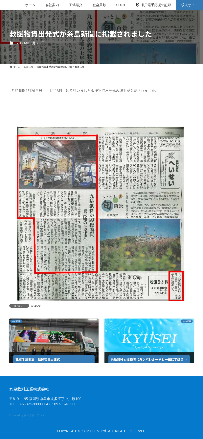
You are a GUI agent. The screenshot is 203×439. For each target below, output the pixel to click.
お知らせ (36, 305)
